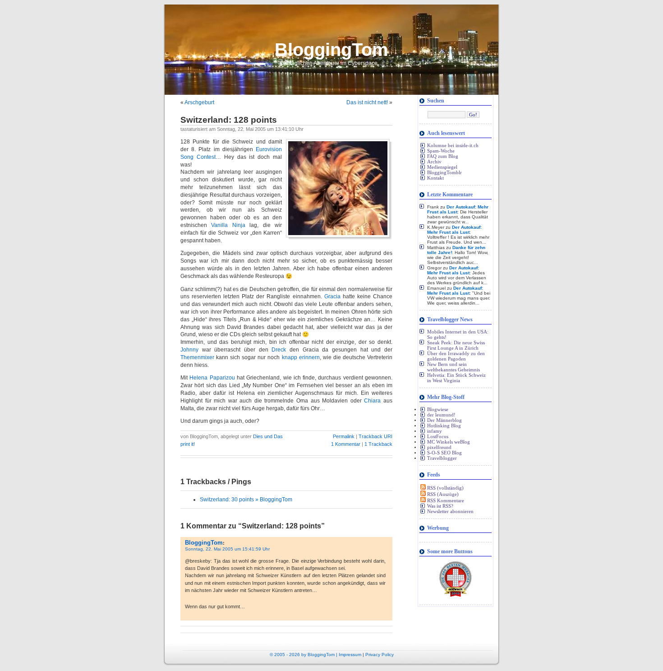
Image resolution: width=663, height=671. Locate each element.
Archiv (434, 161)
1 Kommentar (346, 444)
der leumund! (441, 414)
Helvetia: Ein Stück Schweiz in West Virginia (456, 377)
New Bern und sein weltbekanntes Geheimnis (453, 366)
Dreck (279, 350)
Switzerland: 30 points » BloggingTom (246, 499)
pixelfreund (439, 447)
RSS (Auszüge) (442, 494)
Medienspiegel (442, 167)
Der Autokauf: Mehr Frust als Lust (454, 230)
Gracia (332, 296)
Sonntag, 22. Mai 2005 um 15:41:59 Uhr (227, 548)
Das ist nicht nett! (367, 102)
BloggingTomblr (444, 172)
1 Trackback (378, 444)
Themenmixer (197, 357)
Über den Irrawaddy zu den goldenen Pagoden (456, 356)
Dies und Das (268, 436)
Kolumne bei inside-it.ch (453, 145)
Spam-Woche (441, 150)
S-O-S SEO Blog (444, 452)
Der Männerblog (444, 420)
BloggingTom (331, 50)
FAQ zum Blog (442, 156)
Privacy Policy (379, 654)
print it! (187, 444)
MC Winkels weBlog (448, 441)
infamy (434, 431)
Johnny (189, 350)
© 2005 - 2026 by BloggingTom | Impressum (315, 654)
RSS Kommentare (445, 500)
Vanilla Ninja (228, 225)
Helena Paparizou (212, 378)
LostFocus (437, 436)
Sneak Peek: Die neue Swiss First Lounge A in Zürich (456, 345)
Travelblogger (442, 458)
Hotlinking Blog (444, 425)
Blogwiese (437, 409)
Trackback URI (375, 436)
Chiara (372, 401)
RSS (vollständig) (445, 488)
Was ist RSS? (440, 506)
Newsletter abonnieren (450, 511)
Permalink (344, 436)
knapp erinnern (301, 357)
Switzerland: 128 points (228, 120)
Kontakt (435, 177)
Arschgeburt (199, 102)
